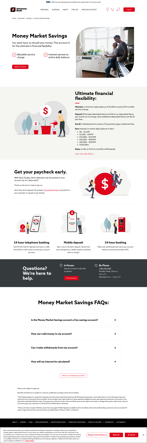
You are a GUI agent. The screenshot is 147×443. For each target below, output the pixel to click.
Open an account (89, 10)
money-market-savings (41, 18)
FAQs (30, 422)
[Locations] (108, 10)
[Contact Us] (113, 10)
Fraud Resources (41, 422)
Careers (23, 422)
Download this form (51, 190)
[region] (73, 435)
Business (56, 10)
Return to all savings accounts (73, 375)
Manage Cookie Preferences (97, 435)
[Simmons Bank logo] (19, 9)
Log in (129, 9)
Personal (44, 10)
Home (14, 18)
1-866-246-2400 (105, 269)
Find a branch (71, 278)
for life (75, 10)
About (65, 10)
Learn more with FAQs (83, 154)
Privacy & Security (95, 422)
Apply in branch (20, 67)
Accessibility (121, 422)
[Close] (143, 434)
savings (28, 18)
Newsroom (109, 422)
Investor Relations (58, 422)
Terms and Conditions (76, 422)
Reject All (116, 435)
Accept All (131, 435)
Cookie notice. (29, 441)
